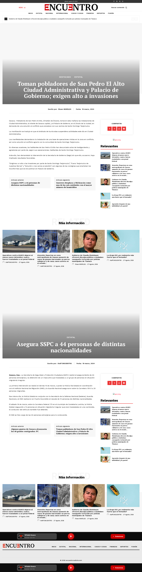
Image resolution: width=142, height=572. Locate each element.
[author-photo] (3, 262)
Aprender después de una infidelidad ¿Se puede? (121, 205)
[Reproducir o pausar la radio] (71, 568)
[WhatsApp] (123, 1)
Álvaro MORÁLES (64, 109)
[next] (136, 19)
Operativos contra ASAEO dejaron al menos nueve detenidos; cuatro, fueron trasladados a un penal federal (121, 157)
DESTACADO (65, 77)
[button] (119, 7)
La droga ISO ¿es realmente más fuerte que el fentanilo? (122, 196)
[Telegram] (124, 129)
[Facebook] (114, 1)
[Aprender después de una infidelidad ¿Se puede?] (105, 205)
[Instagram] (117, 1)
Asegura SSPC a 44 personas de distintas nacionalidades (25, 184)
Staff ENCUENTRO (11, 262)
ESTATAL (78, 77)
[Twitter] (120, 1)
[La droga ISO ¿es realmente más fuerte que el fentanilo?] (105, 196)
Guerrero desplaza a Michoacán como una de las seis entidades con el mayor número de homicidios (74, 185)
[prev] (133, 19)
